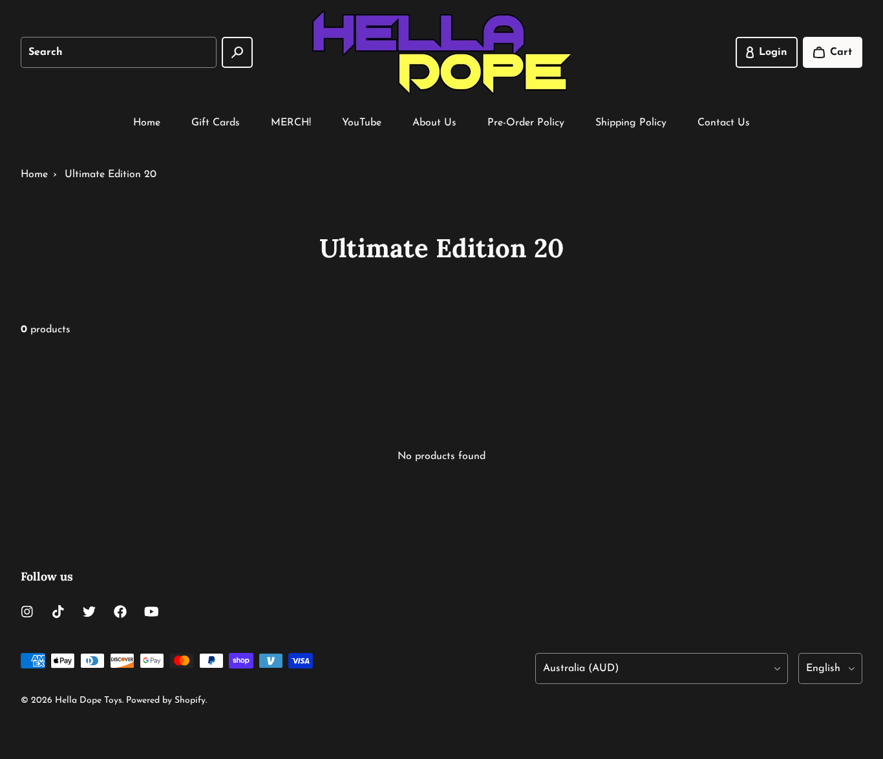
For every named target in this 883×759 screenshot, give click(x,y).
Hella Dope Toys (88, 700)
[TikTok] (58, 611)
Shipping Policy (630, 123)
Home (146, 123)
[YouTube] (151, 611)
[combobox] (119, 52)
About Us (434, 123)
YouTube (361, 123)
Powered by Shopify (166, 700)
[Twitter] (89, 611)
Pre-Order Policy (525, 123)
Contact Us (723, 123)
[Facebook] (120, 611)
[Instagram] (27, 611)
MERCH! (291, 123)
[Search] (237, 52)
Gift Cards (215, 123)
